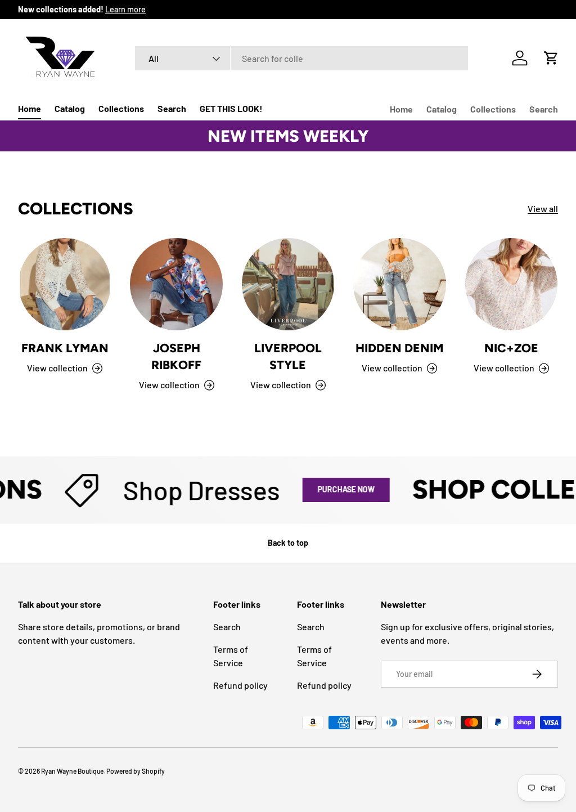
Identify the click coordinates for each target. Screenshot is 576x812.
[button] (551, 58)
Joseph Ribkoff (176, 356)
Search (172, 108)
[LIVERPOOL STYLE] (288, 284)
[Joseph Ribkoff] (176, 284)
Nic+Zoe (511, 348)
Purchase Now (335, 489)
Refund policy (240, 685)
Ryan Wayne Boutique (72, 771)
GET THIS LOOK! (231, 108)
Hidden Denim (399, 348)
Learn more (125, 9)
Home (29, 108)
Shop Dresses (190, 489)
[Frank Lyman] (65, 284)
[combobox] (302, 58)
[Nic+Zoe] (511, 284)
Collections (121, 108)
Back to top (288, 543)
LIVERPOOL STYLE (288, 356)
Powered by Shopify (135, 771)
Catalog (70, 108)
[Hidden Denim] (399, 284)
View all (543, 208)
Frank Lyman (65, 348)
